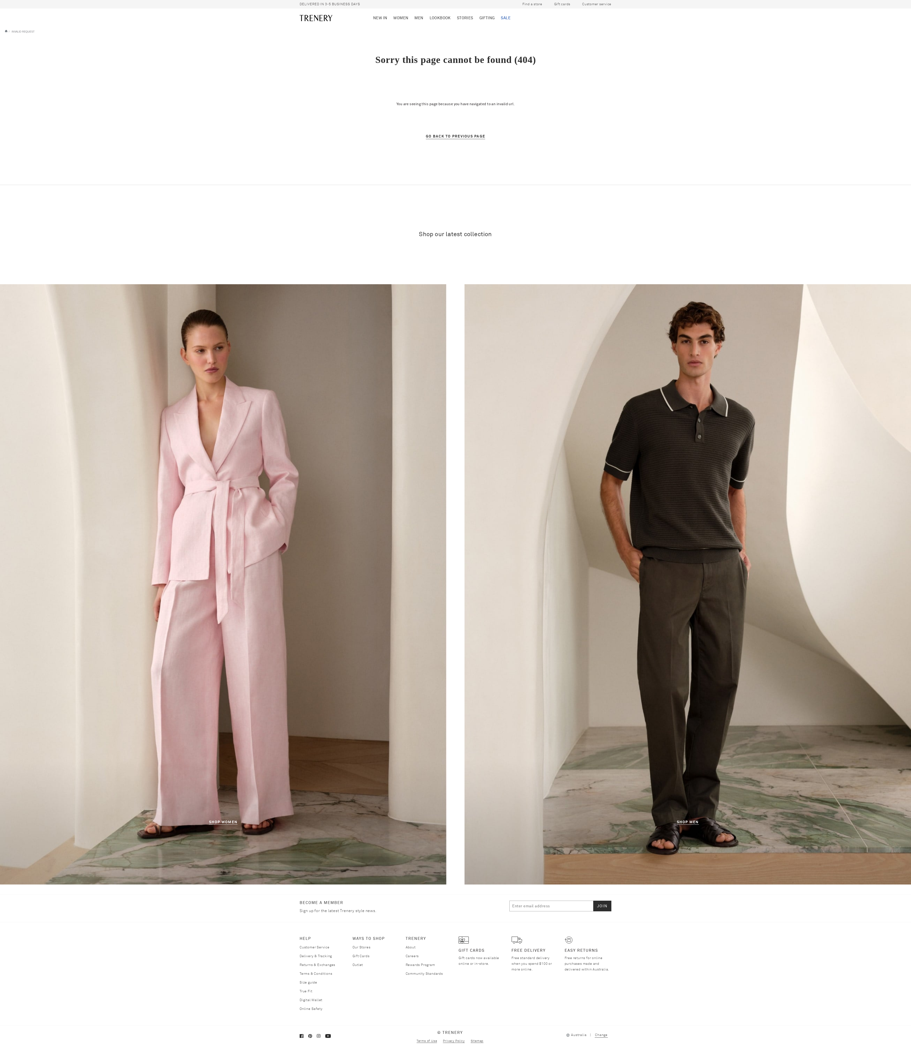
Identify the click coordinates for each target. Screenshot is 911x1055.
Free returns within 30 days (327, 4)
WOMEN (400, 18)
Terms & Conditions (316, 973)
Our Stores (361, 947)
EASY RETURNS (581, 950)
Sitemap (477, 1041)
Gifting (487, 18)
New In (380, 18)
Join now (589, 18)
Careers (412, 956)
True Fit (306, 991)
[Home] (6, 31)
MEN (418, 18)
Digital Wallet (311, 1000)
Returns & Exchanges (317, 965)
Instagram (321, 1037)
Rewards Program (420, 965)
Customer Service (315, 947)
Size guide (308, 982)
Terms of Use (427, 1041)
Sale (506, 18)
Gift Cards (361, 956)
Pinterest (312, 1037)
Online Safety (311, 1009)
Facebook (304, 1037)
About (411, 947)
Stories (465, 18)
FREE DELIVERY (528, 950)
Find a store (532, 4)
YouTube (329, 1037)
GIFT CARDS (472, 950)
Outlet (358, 965)
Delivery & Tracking (316, 956)
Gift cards (562, 4)
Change (601, 1035)
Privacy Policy (454, 1041)
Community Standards (424, 973)
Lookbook (440, 18)
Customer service (596, 4)
